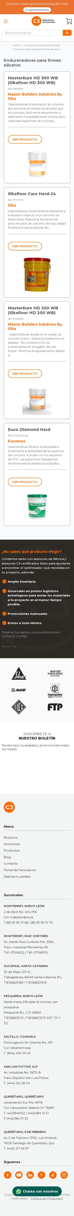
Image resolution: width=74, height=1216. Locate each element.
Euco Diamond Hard (29, 429)
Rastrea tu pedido (17, 876)
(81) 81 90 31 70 (42, 922)
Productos (11, 850)
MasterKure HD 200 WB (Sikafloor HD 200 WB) (33, 310)
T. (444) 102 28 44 (17, 1083)
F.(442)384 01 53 (16, 1118)
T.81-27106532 (14, 952)
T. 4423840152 (14, 1113)
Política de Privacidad (47, 1198)
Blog (7, 857)
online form (25, 646)
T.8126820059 (36, 982)
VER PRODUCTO (24, 139)
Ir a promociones (37, 10)
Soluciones (12, 844)
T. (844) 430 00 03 (17, 1053)
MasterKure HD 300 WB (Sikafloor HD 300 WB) (33, 80)
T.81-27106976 (37, 952)
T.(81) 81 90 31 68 (16, 922)
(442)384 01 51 (38, 1113)
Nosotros (10, 837)
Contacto (11, 863)
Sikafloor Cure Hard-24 (32, 193)
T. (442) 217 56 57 (16, 1148)
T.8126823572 (14, 1018)
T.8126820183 (13, 982)
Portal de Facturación (20, 870)
